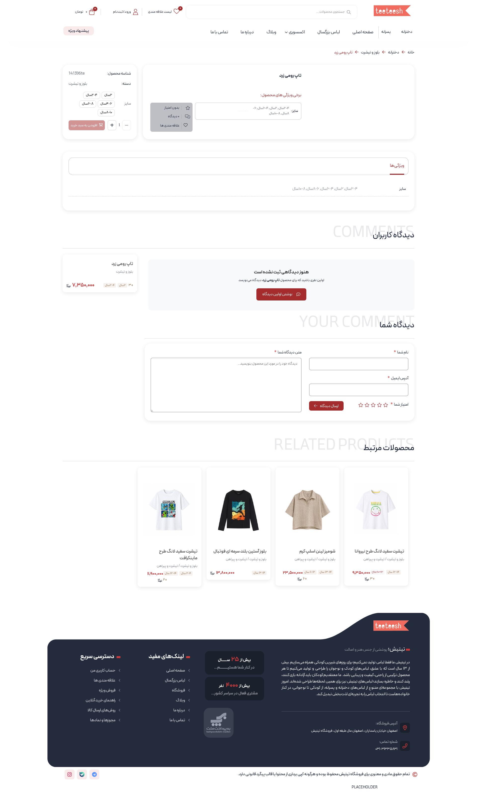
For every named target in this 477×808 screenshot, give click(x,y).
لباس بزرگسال (175, 680)
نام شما (401, 352)
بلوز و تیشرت (370, 52)
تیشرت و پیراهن (374, 559)
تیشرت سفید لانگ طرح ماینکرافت (178, 554)
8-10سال (106, 112)
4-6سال (106, 103)
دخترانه (393, 52)
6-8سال (87, 103)
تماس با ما (177, 720)
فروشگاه (178, 690)
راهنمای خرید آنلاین (101, 700)
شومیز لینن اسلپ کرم (317, 551)
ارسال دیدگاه (329, 406)
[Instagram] (70, 774)
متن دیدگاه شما (288, 352)
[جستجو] (348, 11)
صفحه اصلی (175, 671)
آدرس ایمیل (398, 378)
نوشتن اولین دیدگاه (277, 294)
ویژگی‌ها (397, 165)
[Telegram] (94, 774)
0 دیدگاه (173, 116)
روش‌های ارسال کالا (101, 710)
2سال (108, 95)
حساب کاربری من (103, 671)
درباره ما (179, 710)
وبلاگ (180, 700)
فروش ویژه (107, 690)
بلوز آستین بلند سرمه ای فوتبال (239, 551)
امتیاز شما (399, 405)
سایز (127, 103)
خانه (411, 52)
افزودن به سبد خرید (84, 125)
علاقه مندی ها (105, 680)
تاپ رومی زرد (122, 263)
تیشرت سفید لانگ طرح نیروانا (379, 551)
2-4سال (91, 95)
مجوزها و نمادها (103, 720)
